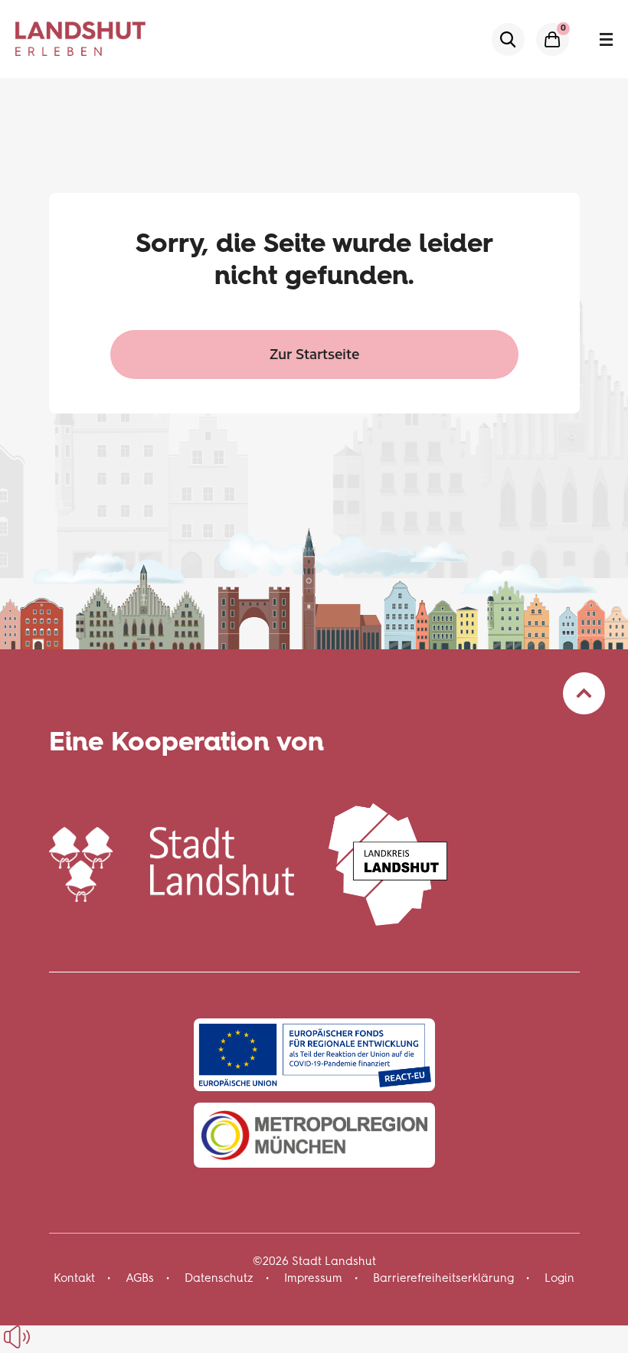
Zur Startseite (314, 353)
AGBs (140, 1278)
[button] (611, 663)
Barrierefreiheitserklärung (443, 1278)
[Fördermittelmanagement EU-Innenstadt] (314, 1054)
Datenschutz (219, 1278)
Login (559, 1278)
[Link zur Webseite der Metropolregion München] (314, 1135)
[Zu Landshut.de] (171, 861)
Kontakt (74, 1278)
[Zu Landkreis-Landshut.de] (388, 861)
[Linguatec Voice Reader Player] (52, 1336)
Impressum (313, 1278)
